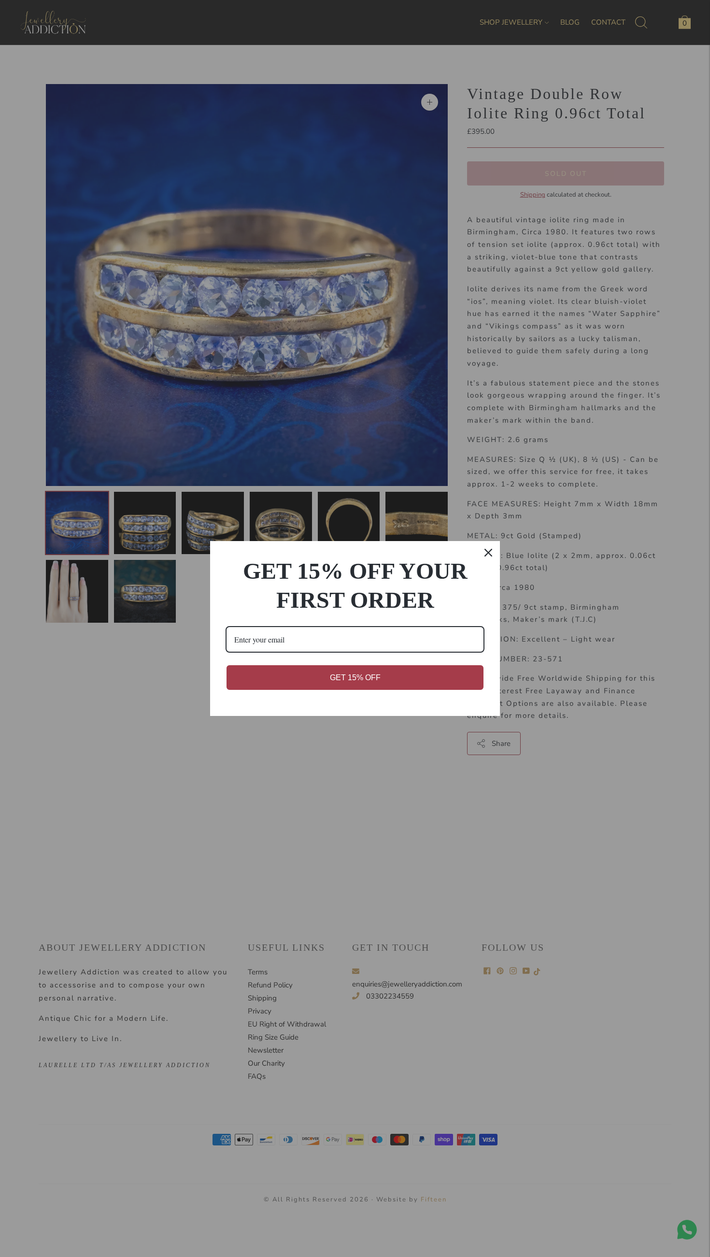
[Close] (488, 552)
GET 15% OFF (355, 677)
